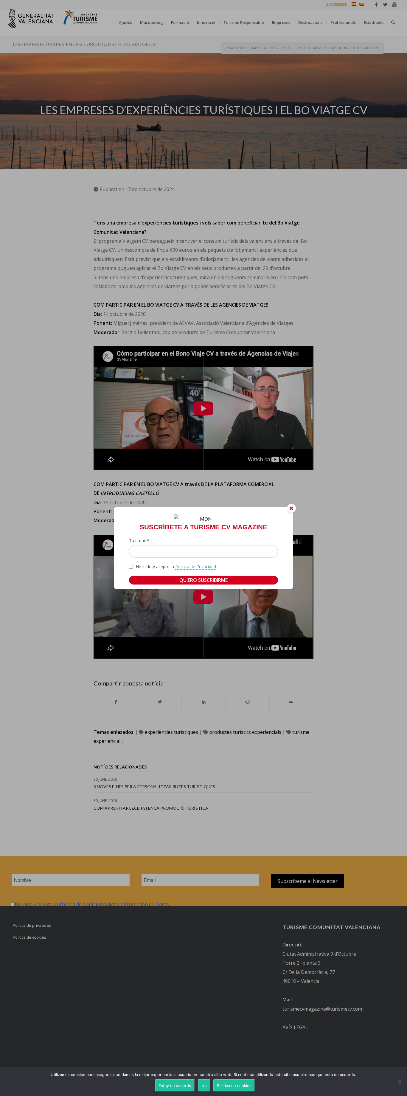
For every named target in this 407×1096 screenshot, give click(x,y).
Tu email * (139, 540)
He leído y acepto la (176, 566)
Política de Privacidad (195, 566)
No (204, 1085)
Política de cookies (234, 1085)
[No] (400, 1082)
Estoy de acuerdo (175, 1085)
